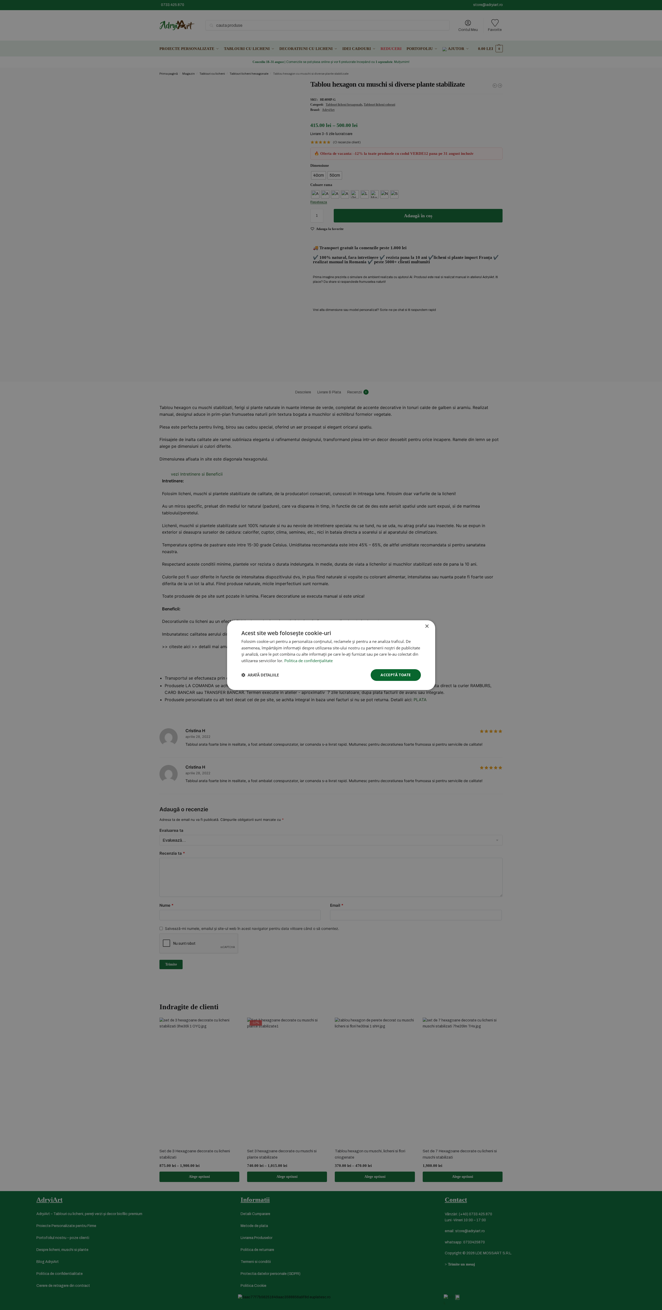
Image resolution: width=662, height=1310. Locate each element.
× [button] (427, 626)
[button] (260, 675)
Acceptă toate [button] (396, 674)
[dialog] (331, 655)
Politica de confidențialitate (308, 660)
